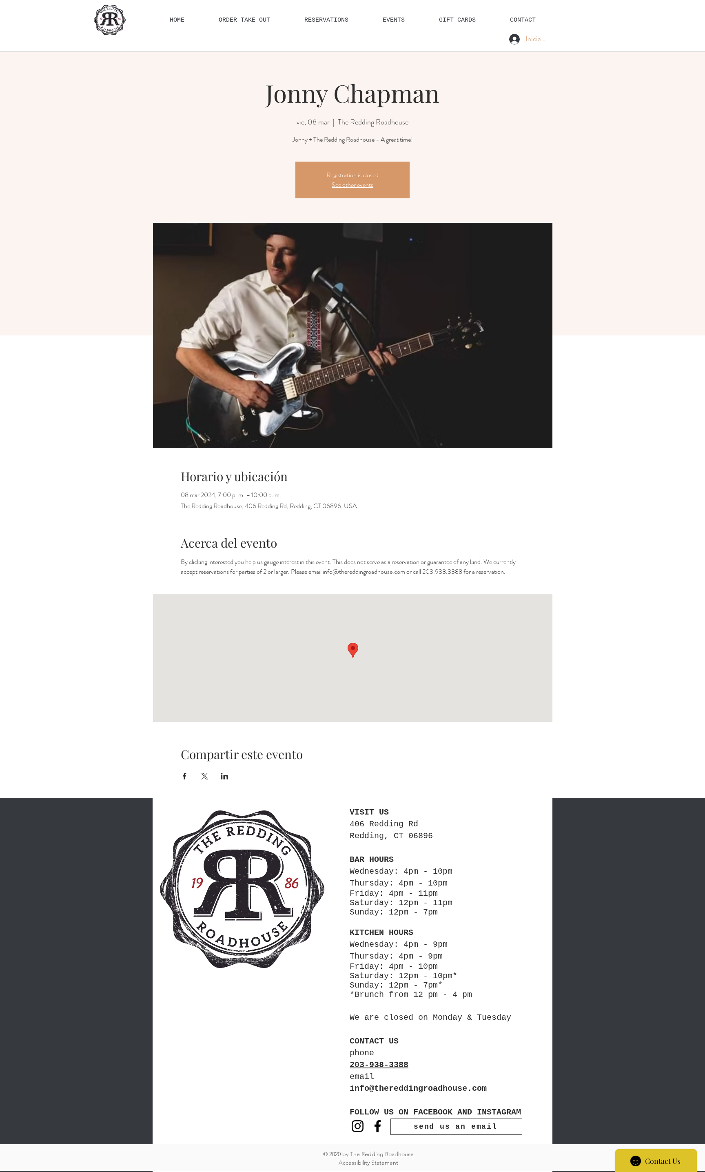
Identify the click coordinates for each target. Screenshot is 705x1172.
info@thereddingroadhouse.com (418, 1088)
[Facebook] (378, 1126)
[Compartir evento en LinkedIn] (224, 776)
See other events (352, 184)
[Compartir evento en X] (204, 776)
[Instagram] (358, 1126)
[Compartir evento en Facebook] (184, 776)
